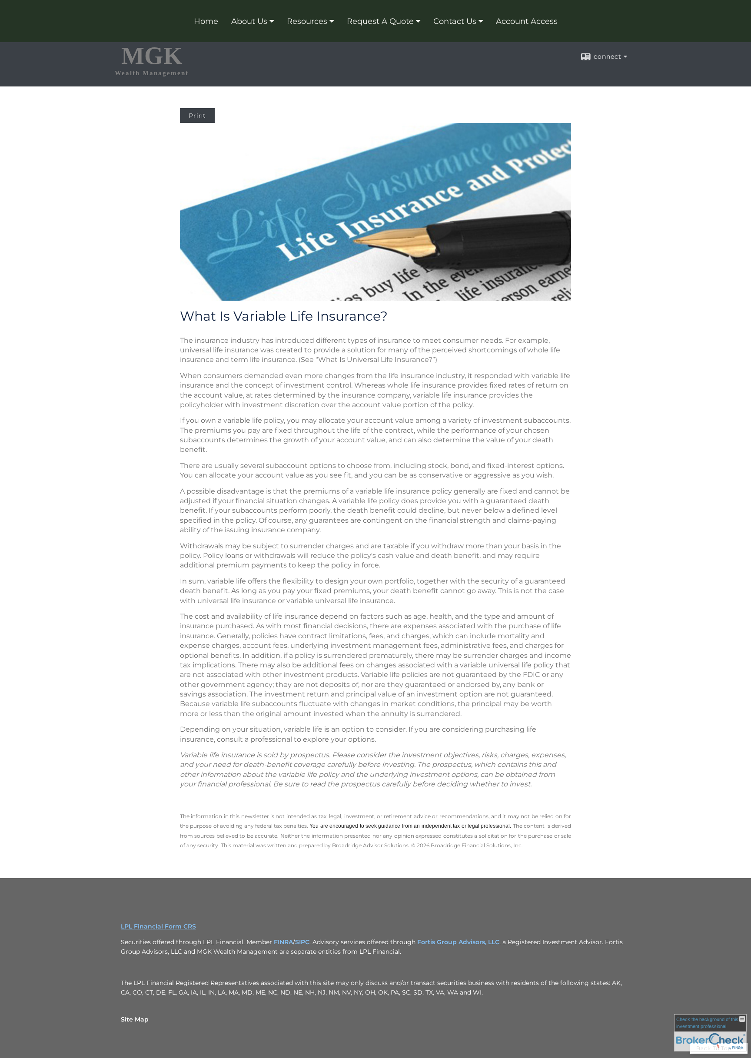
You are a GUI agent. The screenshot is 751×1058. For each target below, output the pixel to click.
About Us (249, 21)
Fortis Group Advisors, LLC (458, 942)
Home (206, 21)
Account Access (527, 21)
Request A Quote (380, 21)
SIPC (302, 942)
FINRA (283, 942)
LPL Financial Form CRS (158, 926)
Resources (307, 21)
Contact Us (454, 21)
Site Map (135, 1019)
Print (197, 115)
